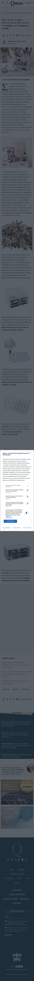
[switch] (27, 490)
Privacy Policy (27, 527)
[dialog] (17, 490)
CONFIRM (10, 521)
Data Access (16, 527)
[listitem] (17, 486)
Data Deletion (7, 527)
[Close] (30, 453)
